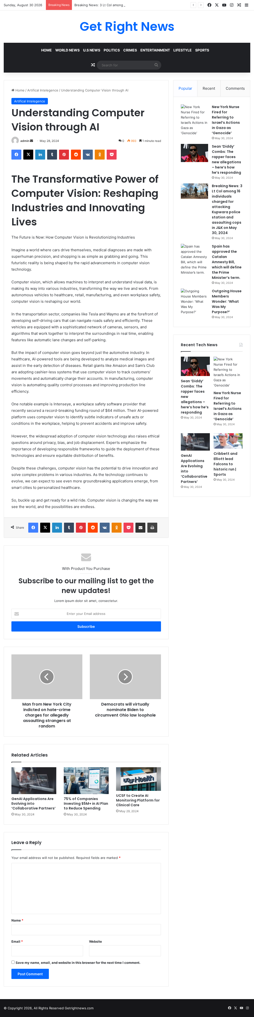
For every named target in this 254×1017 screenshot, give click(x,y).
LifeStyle (182, 50)
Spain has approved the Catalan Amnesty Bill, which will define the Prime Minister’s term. (227, 262)
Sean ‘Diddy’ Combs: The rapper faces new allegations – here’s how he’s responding (226, 159)
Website (95, 941)
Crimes (130, 50)
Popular (185, 88)
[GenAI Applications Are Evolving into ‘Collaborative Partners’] (33, 780)
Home (46, 50)
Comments (235, 88)
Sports (202, 50)
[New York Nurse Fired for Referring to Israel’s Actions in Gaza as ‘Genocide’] (194, 120)
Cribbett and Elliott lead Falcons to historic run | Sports (225, 464)
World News (67, 50)
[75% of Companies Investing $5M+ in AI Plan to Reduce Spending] (86, 780)
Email (17, 941)
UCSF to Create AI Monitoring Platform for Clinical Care (138, 800)
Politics (112, 50)
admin (24, 141)
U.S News (91, 50)
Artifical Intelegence (42, 90)
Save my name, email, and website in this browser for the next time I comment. (78, 963)
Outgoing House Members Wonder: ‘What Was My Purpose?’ (227, 301)
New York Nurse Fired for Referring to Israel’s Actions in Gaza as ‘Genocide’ (226, 119)
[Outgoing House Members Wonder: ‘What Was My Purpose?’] (194, 302)
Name (17, 920)
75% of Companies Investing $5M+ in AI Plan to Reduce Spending (86, 803)
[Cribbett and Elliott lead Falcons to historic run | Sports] (228, 441)
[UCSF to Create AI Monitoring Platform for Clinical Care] (138, 779)
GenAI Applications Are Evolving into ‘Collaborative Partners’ (33, 803)
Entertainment (155, 50)
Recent (209, 88)
